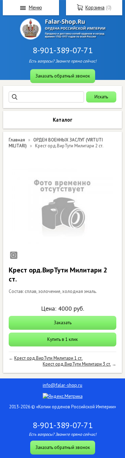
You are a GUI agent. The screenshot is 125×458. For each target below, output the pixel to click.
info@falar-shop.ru (62, 385)
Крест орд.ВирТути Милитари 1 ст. (48, 358)
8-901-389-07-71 (63, 50)
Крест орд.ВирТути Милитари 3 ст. (77, 364)
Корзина (95, 7)
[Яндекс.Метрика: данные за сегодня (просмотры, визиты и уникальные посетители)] (63, 396)
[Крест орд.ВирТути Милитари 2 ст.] (62, 206)
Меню (35, 7)
